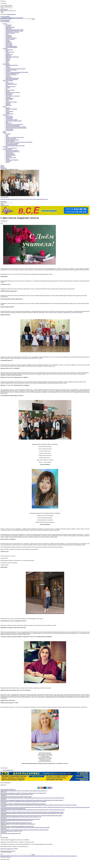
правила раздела (9, 130)
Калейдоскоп (9, 42)
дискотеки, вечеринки (11, 138)
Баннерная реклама (10, 153)
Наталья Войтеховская (8, 770)
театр (7, 136)
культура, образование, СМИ (12, 73)
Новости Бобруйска (10, 27)
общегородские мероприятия (12, 139)
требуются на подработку (11, 109)
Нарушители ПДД (10, 52)
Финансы (8, 104)
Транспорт (8, 103)
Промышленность (10, 98)
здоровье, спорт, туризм (11, 69)
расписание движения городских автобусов (15, 68)
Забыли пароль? (4, 9)
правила (7, 112)
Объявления (6, 114)
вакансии (8, 107)
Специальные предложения (12, 150)
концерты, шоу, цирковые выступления (14, 137)
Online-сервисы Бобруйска (12, 79)
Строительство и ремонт (11, 101)
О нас (2, 17)
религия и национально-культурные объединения (17, 72)
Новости (5, 23)
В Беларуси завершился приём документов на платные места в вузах (16, 822)
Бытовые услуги (9, 82)
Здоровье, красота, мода (11, 37)
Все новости (8, 24)
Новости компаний (10, 39)
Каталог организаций (8, 80)
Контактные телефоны (6, 848)
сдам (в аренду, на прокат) (12, 119)
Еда (6, 88)
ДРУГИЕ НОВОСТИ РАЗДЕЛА (8, 789)
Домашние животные (10, 86)
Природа (8, 59)
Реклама (13, 851)
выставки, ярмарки (10, 140)
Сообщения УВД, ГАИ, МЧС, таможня (14, 30)
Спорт (7, 34)
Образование (9, 35)
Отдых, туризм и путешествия (12, 95)
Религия (7, 40)
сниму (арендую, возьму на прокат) (14, 120)
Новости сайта (9, 43)
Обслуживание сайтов (11, 157)
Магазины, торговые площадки (13, 92)
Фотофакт (5, 48)
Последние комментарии (11, 148)
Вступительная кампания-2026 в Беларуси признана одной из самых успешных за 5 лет (20, 819)
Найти (2, 204)
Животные (8, 55)
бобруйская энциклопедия (12, 65)
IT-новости (8, 41)
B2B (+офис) (9, 105)
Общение (5, 146)
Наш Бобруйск (6, 64)
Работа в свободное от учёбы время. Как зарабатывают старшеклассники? (17, 826)
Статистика (8, 161)
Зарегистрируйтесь (11, 14)
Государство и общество (11, 84)
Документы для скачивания (12, 159)
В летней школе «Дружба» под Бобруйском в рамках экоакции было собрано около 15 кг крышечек (23, 803)
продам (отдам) (9, 117)
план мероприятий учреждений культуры (15, 145)
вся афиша (8, 133)
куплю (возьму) (9, 118)
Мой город (8, 58)
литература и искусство (11, 74)
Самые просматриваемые (11, 47)
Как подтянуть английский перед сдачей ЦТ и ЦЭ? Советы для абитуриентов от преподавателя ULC (23, 793)
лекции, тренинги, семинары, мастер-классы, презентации (19, 142)
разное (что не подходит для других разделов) (16, 127)
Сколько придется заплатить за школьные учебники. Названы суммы (16, 796)
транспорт (8, 67)
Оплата (21, 17)
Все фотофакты (9, 49)
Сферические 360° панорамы (12, 78)
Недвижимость (9, 93)
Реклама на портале (15, 17)
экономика (8, 71)
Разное (7, 62)
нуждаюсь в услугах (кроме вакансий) (14, 124)
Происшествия (9, 54)
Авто (7, 81)
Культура (8, 60)
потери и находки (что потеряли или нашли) (16, 126)
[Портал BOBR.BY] (5, 16)
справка (7, 66)
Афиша (4, 132)
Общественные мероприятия (12, 56)
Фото (4, 131)
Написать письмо (7, 17)
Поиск (33, 19)
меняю (7, 122)
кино (7, 135)
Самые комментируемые (11, 46)
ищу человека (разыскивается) (12, 125)
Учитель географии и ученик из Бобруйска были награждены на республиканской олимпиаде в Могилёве (24, 829)
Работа (4, 106)
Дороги (7, 53)
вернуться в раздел (5, 205)
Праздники (8, 97)
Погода (63, 855)
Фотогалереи (9, 77)
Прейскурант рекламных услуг (13, 151)
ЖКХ (7, 50)
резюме (7, 110)
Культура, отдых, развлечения (12, 32)
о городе (8, 75)
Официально (9, 28)
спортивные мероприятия (11, 144)
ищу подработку (9, 111)
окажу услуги (9, 123)
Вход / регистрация (5, 20)
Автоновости (9, 36)
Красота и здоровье (10, 90)
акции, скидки (9, 116)
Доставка (8, 87)
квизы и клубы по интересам (12, 143)
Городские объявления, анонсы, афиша (14, 29)
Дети (7, 85)
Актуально (8, 26)
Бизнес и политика (10, 33)
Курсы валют (56, 855)
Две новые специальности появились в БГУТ (11, 833)
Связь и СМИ (9, 99)
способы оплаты (9, 113)
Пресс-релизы (9, 45)
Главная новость (9, 152)
